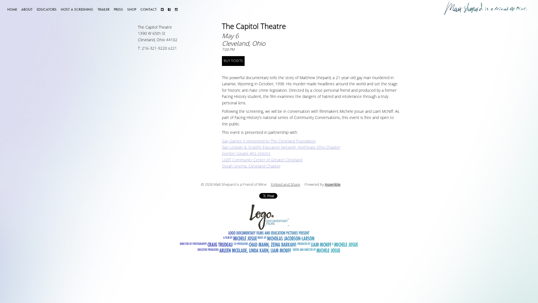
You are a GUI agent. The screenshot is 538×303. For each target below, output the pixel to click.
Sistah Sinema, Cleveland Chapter (251, 166)
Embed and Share (285, 184)
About (27, 9)
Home (12, 9)
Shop (131, 9)
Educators (47, 9)
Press (118, 9)
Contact (148, 9)
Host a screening (77, 9)
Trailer (104, 9)
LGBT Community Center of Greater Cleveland (262, 160)
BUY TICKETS (233, 61)
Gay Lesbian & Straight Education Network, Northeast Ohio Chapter (281, 147)
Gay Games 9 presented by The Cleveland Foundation (269, 141)
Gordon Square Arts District (246, 153)
